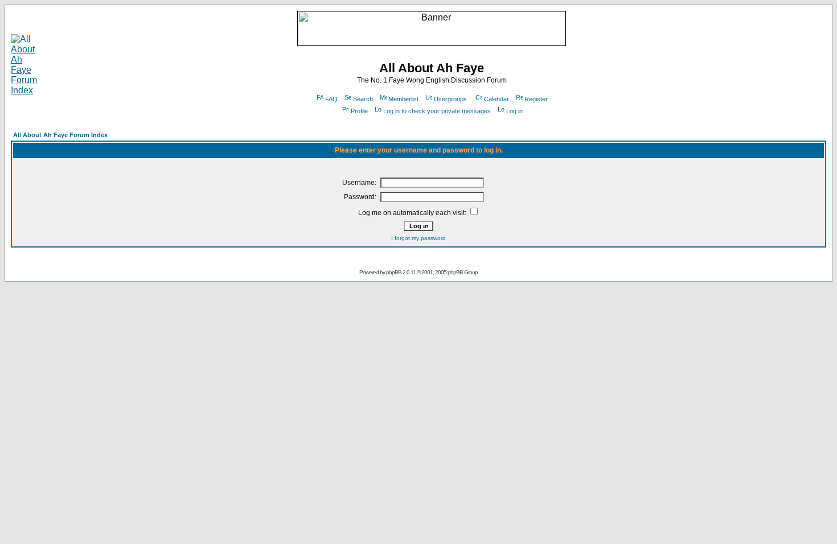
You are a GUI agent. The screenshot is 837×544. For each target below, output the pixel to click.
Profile (359, 111)
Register (536, 99)
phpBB (393, 272)
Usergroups (450, 99)
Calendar (496, 99)
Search (363, 99)
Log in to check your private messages (437, 111)
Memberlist (403, 99)
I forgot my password (418, 238)
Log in (514, 111)
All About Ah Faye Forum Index (60, 134)
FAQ (331, 99)
